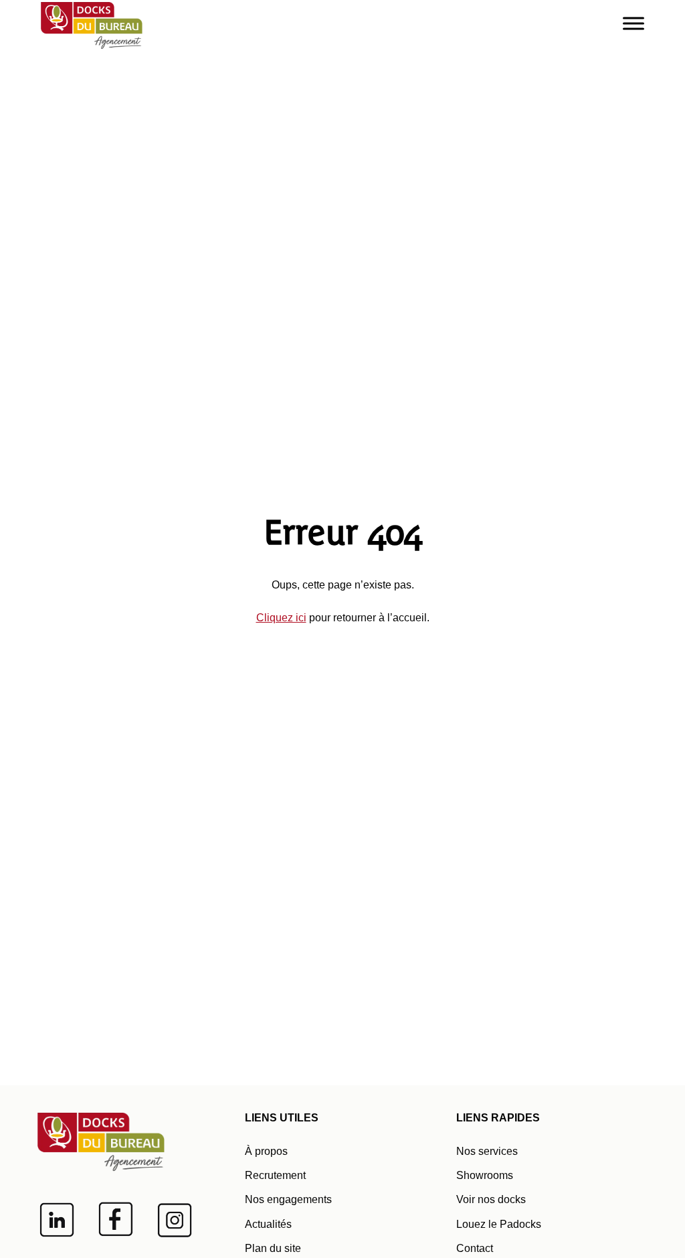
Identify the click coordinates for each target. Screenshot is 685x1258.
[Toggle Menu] (633, 23)
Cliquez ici (281, 617)
